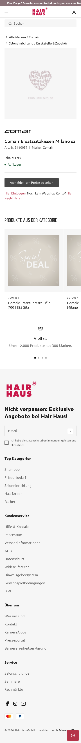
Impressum (13, 535)
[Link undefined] (7, 703)
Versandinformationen (22, 543)
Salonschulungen (18, 673)
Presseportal (14, 640)
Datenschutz (14, 559)
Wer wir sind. (14, 616)
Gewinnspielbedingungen (24, 583)
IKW (7, 591)
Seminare (12, 681)
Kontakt (10, 624)
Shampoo (12, 469)
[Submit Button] (70, 431)
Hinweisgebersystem (21, 575)
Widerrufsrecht (16, 567)
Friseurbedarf (15, 477)
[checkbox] (6, 443)
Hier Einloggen (15, 193)
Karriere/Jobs (15, 632)
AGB (8, 551)
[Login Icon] (74, 11)
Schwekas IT (66, 730)
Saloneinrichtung (18, 485)
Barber (9, 502)
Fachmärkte (13, 689)
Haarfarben (13, 494)
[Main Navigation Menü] (6, 12)
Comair (48, 147)
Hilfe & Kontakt (16, 527)
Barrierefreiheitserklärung (25, 648)
